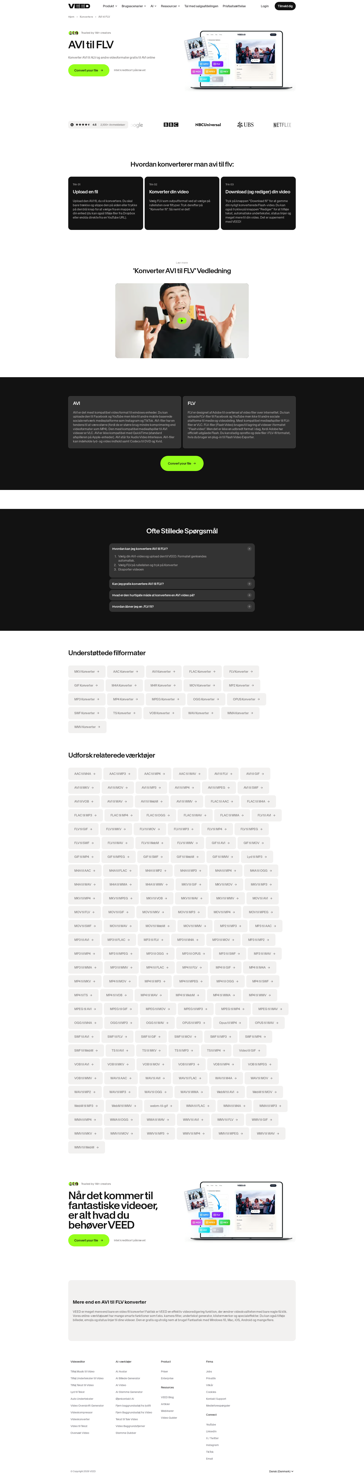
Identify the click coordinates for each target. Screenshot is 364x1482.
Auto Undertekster (82, 1398)
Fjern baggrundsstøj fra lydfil (133, 1405)
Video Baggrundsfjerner (130, 1426)
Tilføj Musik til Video (82, 1371)
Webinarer (167, 1411)
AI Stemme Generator (129, 1392)
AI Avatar (121, 1371)
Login (265, 6)
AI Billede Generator (128, 1378)
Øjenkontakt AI (125, 1398)
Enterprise (167, 1378)
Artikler (165, 1404)
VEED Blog (167, 1397)
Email (209, 1458)
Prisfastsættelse (234, 6)
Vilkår (209, 1385)
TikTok (210, 1452)
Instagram (212, 1445)
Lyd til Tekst (78, 1392)
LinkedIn (211, 1431)
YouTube (211, 1424)
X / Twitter (212, 1438)
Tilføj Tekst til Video (82, 1385)
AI (152, 6)
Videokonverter (80, 1419)
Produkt (108, 6)
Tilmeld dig (285, 6)
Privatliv (211, 1378)
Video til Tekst (79, 1426)
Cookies (211, 1392)
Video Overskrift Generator (87, 1405)
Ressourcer (169, 6)
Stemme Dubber (126, 1433)
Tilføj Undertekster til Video (87, 1378)
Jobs (209, 1371)
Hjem (71, 16)
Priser (164, 1371)
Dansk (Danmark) (279, 1471)
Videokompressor (82, 1412)
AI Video (121, 1385)
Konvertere (86, 16)
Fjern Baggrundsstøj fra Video (134, 1412)
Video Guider (169, 1417)
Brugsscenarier (132, 6)
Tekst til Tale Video (127, 1419)
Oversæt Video (80, 1433)
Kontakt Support (216, 1398)
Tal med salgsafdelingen (201, 6)
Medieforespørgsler (218, 1405)
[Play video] (182, 320)
